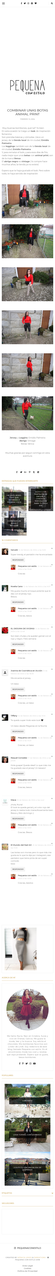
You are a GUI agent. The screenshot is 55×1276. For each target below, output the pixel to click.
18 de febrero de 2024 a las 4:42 (30, 800)
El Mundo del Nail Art (21, 845)
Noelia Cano (17, 586)
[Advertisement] (27, 37)
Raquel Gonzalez (19, 758)
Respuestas (52, 549)
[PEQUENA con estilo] (27, 86)
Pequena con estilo (27, 566)
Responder (17, 560)
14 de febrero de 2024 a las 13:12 (31, 716)
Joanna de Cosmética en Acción (26, 670)
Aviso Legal (27, 1266)
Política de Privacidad (27, 1271)
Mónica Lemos (25, 1257)
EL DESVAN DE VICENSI (23, 628)
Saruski (14, 550)
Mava (13, 800)
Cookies (27, 1268)
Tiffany (14, 715)
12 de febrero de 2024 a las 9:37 (36, 586)
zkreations (40, 1257)
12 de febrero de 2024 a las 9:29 (32, 550)
